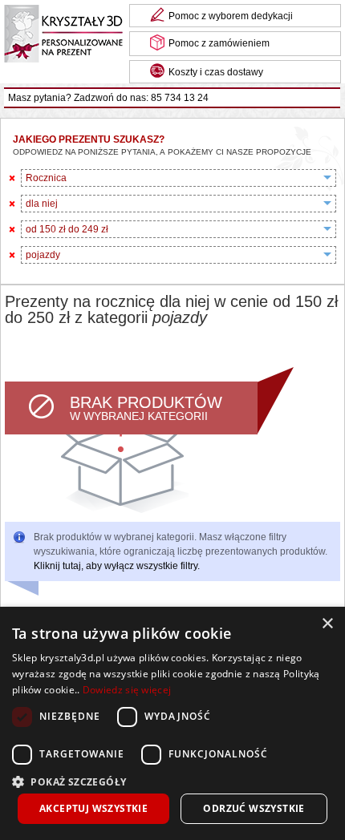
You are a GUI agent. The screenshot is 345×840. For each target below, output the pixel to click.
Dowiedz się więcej (127, 690)
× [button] (327, 624)
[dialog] (172, 723)
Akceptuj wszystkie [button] (93, 808)
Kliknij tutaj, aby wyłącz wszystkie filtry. (117, 565)
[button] (172, 780)
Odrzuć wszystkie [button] (253, 808)
